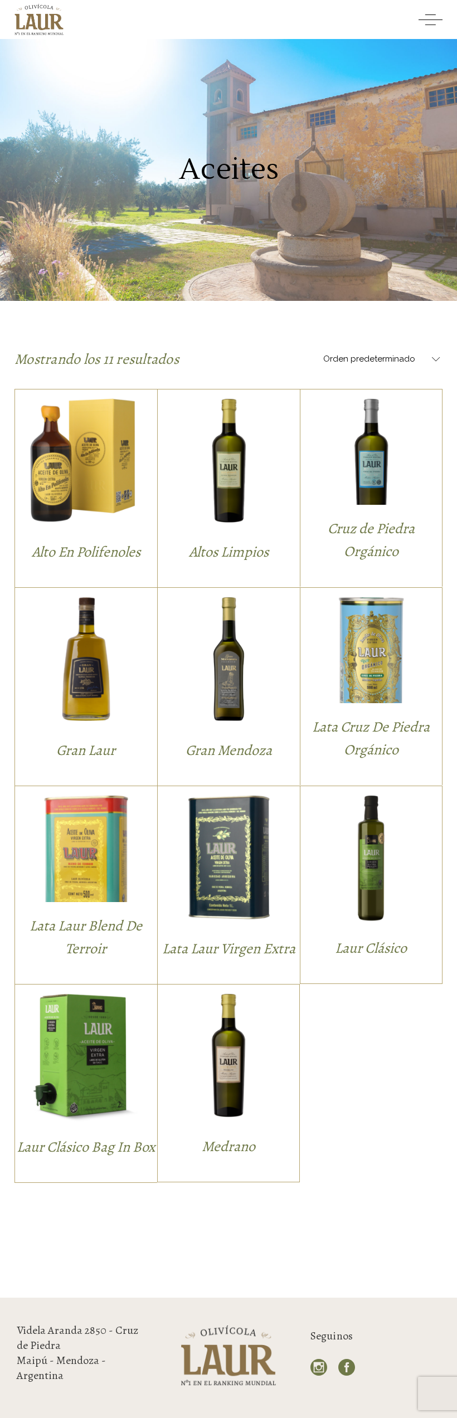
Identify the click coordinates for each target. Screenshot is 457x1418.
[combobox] (378, 359)
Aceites (85, 435)
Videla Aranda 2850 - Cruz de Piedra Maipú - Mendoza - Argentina (77, 1353)
